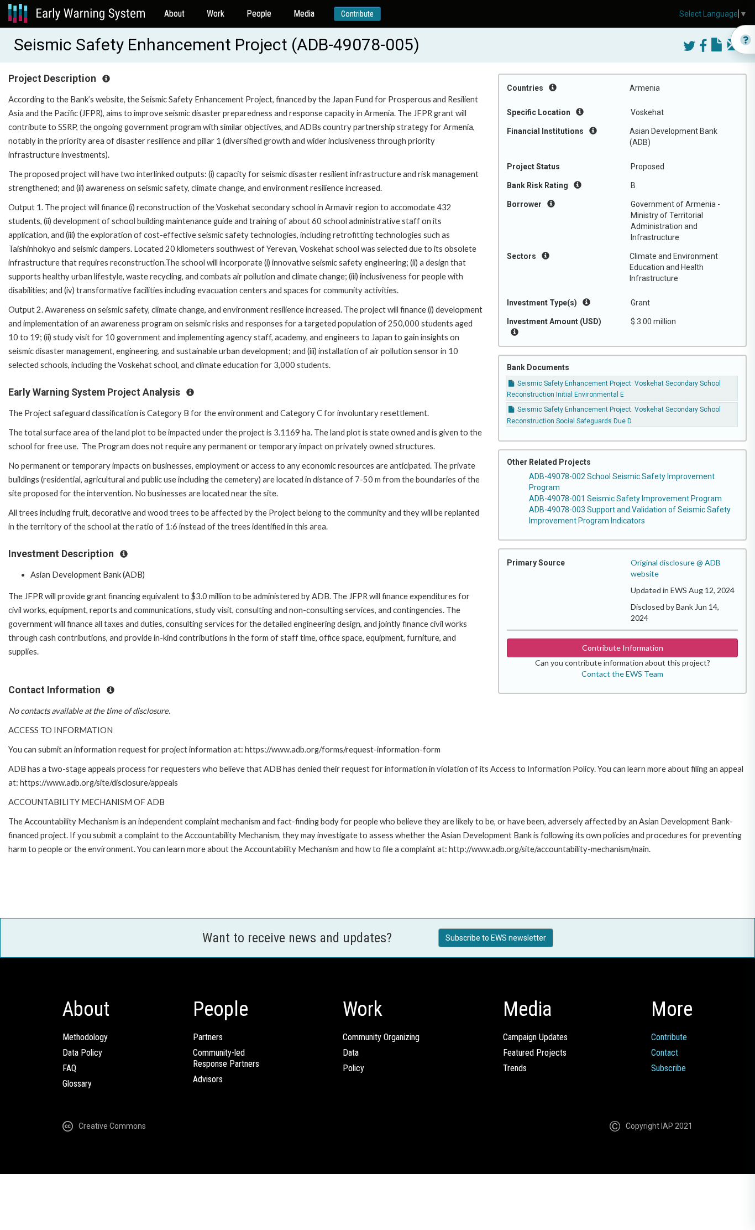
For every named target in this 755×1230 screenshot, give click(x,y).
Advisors (208, 1079)
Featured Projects (535, 1052)
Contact (664, 1052)
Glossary (77, 1083)
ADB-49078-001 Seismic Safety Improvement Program (625, 498)
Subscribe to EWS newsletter (495, 937)
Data (351, 1052)
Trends (515, 1068)
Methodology (85, 1037)
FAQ (69, 1068)
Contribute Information (622, 647)
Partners (208, 1037)
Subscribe (668, 1068)
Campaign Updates (535, 1037)
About (174, 13)
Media (303, 13)
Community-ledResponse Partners (226, 1058)
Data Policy (82, 1052)
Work (215, 13)
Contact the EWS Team (622, 673)
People (259, 13)
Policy (353, 1068)
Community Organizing (381, 1037)
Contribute (357, 13)
